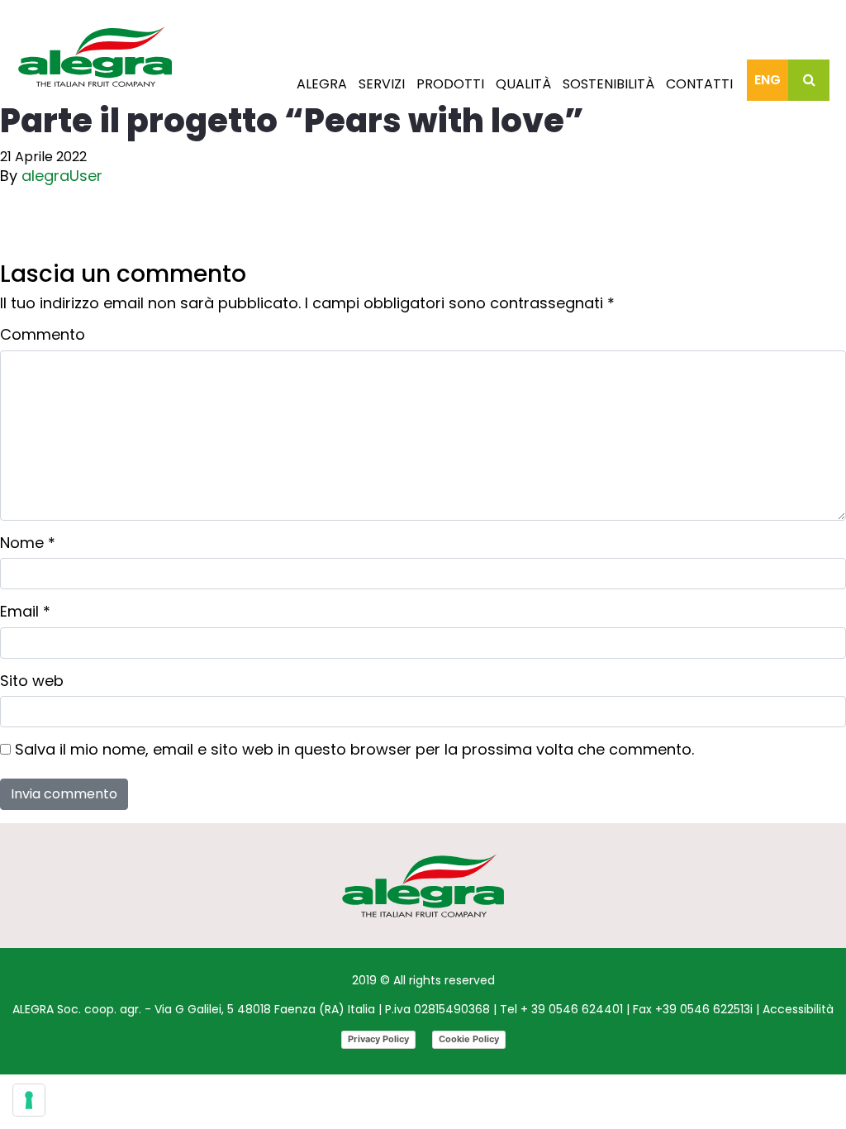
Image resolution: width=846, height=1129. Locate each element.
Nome (27, 543)
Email (25, 612)
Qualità (523, 83)
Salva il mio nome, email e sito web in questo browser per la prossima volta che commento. (354, 750)
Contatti (699, 83)
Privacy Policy (378, 1039)
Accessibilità (798, 1009)
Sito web (32, 681)
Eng (767, 79)
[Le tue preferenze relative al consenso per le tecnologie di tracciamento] (29, 1100)
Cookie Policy (469, 1039)
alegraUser (61, 175)
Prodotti (450, 83)
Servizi (382, 83)
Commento (42, 335)
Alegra (322, 83)
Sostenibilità (608, 83)
